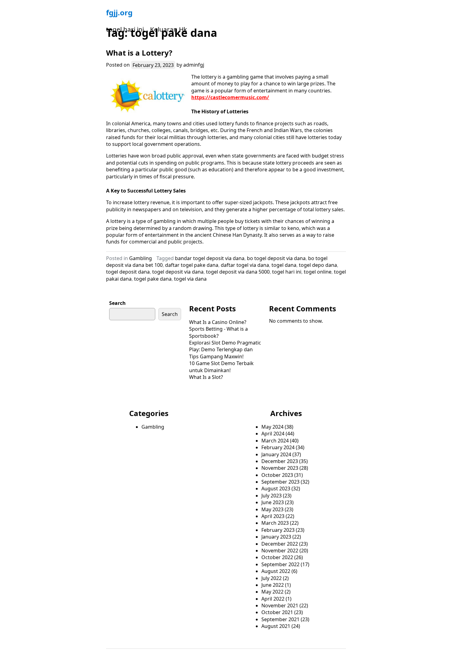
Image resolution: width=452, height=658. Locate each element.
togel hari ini (125, 29)
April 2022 (272, 598)
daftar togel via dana (245, 265)
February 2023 (278, 530)
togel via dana (190, 278)
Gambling (140, 258)
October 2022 (277, 557)
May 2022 (272, 591)
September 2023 (280, 481)
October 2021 (277, 612)
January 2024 (276, 454)
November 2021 (279, 605)
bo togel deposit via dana (276, 258)
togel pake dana (153, 278)
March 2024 (275, 440)
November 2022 (279, 550)
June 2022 (272, 585)
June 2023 (272, 502)
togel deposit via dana (178, 271)
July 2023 (271, 495)
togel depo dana (318, 265)
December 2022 (279, 543)
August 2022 (275, 571)
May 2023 (272, 509)
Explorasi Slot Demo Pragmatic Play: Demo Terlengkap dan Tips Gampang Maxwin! (225, 349)
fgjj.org (119, 12)
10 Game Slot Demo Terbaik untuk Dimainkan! (221, 366)
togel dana (284, 265)
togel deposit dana (128, 271)
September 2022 (280, 564)
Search (117, 303)
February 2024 (278, 447)
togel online (317, 271)
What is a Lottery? (139, 53)
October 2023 (277, 475)
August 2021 (275, 626)
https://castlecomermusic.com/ (230, 97)
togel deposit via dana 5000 (238, 271)
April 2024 (272, 433)
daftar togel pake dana (191, 265)
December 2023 (279, 461)
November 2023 (279, 468)
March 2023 (275, 523)
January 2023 (276, 536)
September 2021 (280, 619)
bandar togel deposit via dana (209, 258)
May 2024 (272, 426)
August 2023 (275, 488)
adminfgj (193, 64)
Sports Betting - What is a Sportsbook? (218, 332)
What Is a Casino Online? (217, 322)
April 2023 (272, 516)
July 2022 (271, 578)
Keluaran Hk (168, 29)
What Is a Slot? (206, 377)
